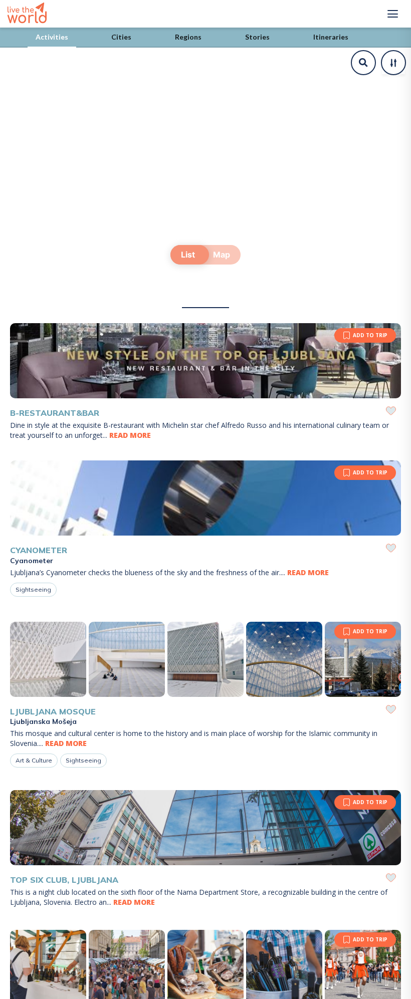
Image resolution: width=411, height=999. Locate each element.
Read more (130, 435)
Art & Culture (34, 760)
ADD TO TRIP (370, 335)
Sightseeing (33, 589)
